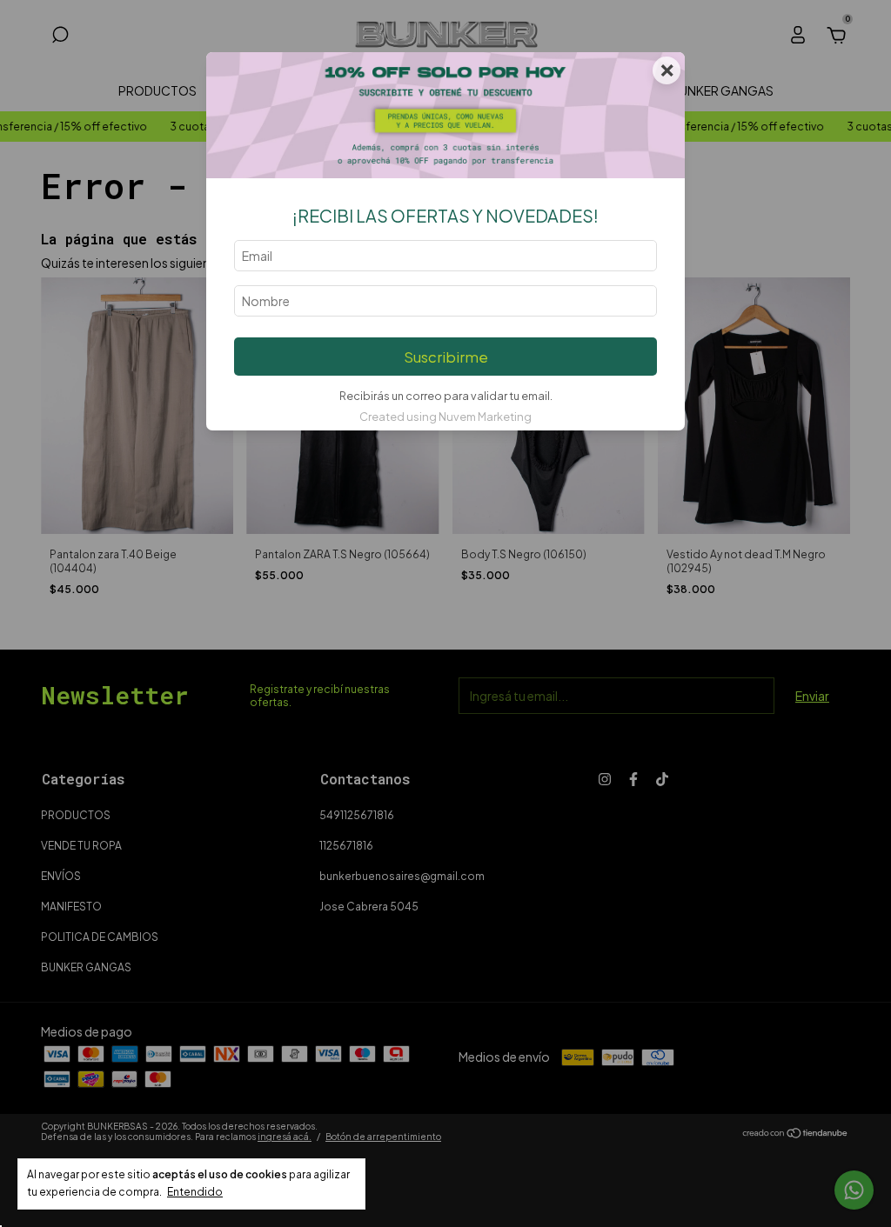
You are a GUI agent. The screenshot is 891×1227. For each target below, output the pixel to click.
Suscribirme (446, 357)
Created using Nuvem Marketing (445, 416)
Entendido (195, 1191)
